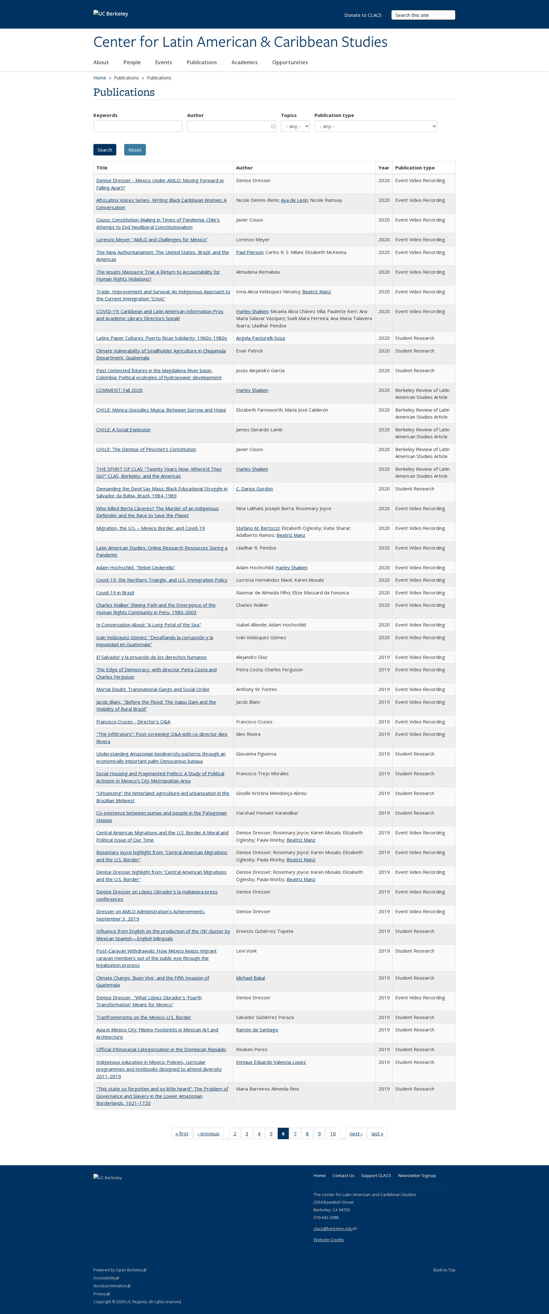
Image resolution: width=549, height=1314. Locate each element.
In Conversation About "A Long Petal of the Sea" (148, 624)
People (133, 62)
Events (164, 62)
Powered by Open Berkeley (119, 1270)
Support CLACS (376, 1175)
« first (184, 1134)
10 (335, 1134)
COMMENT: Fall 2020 (119, 390)
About (101, 62)
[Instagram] (136, 1188)
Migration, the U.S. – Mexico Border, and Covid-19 (150, 528)
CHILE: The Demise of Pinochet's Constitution (146, 449)
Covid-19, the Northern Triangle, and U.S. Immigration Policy (161, 580)
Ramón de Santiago (257, 1029)
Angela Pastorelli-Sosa (260, 338)
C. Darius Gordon (254, 488)
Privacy (101, 1294)
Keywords (105, 115)
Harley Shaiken (252, 311)
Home (99, 78)
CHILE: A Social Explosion (123, 429)
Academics (245, 62)
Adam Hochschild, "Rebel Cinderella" (135, 567)
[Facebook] (99, 1188)
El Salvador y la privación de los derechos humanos (151, 657)
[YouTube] (123, 1188)
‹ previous (211, 1134)
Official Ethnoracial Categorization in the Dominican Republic (161, 1049)
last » (380, 1134)
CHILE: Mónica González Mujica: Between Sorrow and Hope (161, 410)
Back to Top (444, 1270)
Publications (202, 62)
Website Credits (329, 1239)
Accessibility (106, 1278)
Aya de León (294, 200)
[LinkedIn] (111, 1188)
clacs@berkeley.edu (335, 1228)
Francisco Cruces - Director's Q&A (133, 721)
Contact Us (343, 1175)
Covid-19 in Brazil (115, 592)
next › (358, 1134)
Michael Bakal (250, 978)
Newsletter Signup (417, 1175)
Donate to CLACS (363, 15)
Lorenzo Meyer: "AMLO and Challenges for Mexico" (152, 239)
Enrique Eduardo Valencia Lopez (271, 1062)
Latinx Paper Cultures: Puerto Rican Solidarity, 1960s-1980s (161, 338)
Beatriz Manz (316, 291)
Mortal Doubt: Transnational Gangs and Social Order (153, 689)
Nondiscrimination (112, 1286)
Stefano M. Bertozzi (257, 528)
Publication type (334, 115)
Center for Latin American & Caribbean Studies (240, 42)
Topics (289, 115)
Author (195, 115)
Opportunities (290, 62)
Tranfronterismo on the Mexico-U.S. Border (143, 1017)
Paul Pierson (249, 252)
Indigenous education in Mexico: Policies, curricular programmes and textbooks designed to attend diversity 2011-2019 (159, 1069)
